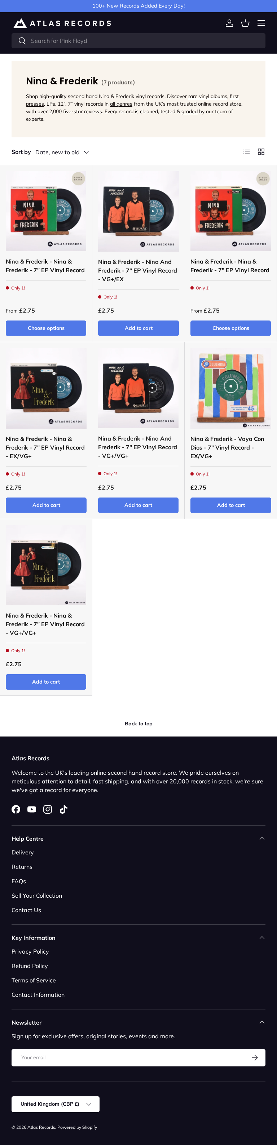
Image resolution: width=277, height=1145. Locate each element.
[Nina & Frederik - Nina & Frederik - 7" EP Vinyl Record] (46, 211)
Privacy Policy (30, 951)
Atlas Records (41, 1127)
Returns (22, 866)
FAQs (19, 881)
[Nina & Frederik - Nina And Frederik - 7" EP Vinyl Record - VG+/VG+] (138, 388)
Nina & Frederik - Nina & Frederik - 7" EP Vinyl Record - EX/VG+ (45, 447)
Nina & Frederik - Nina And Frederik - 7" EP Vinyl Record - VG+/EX (137, 270)
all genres (121, 104)
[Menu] (261, 23)
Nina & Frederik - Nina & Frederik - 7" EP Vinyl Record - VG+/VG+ (45, 624)
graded (189, 111)
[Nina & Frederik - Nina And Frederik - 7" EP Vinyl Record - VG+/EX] (138, 211)
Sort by (21, 151)
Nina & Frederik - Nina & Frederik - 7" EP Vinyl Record (45, 266)
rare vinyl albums (207, 96)
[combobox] (138, 40)
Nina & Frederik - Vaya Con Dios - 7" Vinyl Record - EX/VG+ (227, 447)
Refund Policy (30, 965)
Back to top (139, 723)
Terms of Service (34, 980)
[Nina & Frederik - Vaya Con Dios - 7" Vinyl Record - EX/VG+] (230, 388)
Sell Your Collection (37, 895)
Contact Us (26, 910)
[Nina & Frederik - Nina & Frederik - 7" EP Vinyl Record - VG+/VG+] (46, 565)
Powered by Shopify (77, 1127)
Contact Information (38, 994)
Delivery (23, 852)
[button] (245, 23)
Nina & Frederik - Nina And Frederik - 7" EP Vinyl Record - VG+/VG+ (137, 447)
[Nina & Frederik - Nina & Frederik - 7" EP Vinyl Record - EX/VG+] (46, 388)
